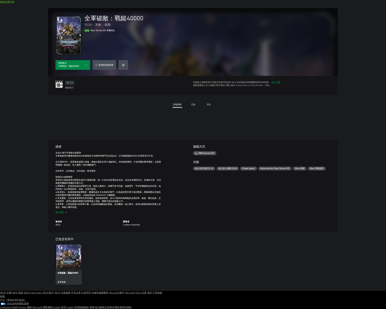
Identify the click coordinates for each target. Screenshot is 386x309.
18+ (68, 83)
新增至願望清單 (106, 64)
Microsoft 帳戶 (116, 292)
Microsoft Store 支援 (136, 292)
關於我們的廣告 (123, 307)
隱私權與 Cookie (51, 307)
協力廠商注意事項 (104, 307)
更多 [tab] (209, 104)
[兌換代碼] (123, 65)
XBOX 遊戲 (17, 292)
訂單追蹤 (157, 292)
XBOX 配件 (48, 292)
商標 (91, 307)
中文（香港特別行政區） (13, 299)
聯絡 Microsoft (34, 307)
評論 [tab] (193, 104)
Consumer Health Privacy (13, 307)
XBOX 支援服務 (62, 292)
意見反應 (76, 292)
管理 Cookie (67, 307)
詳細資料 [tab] (177, 104)
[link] (68, 264)
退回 (149, 292)
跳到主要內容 (7, 1)
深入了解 (275, 82)
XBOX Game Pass (33, 292)
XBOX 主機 (5, 292)
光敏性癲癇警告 (100, 292)
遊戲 (2, 296)
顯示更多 (59, 212)
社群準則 (86, 292)
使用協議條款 (81, 307)
